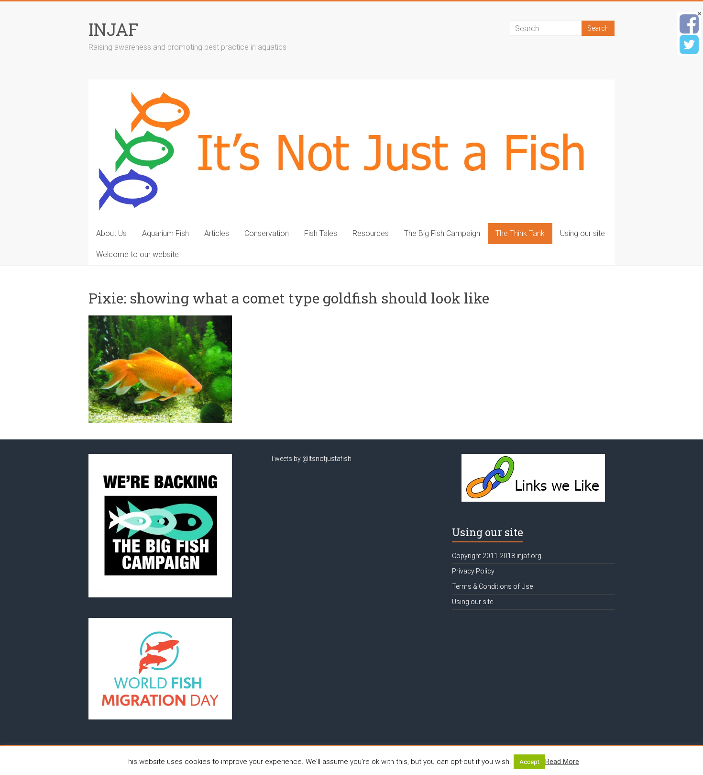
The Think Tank (520, 233)
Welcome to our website (137, 254)
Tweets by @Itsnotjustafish (311, 458)
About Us (111, 233)
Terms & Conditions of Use (492, 586)
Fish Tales (320, 233)
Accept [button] (529, 761)
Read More (562, 761)
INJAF (113, 29)
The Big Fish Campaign (442, 233)
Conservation (266, 233)
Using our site (582, 233)
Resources (370, 233)
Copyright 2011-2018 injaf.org (496, 556)
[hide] (699, 13)
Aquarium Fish (165, 233)
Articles (216, 233)
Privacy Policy (473, 571)
